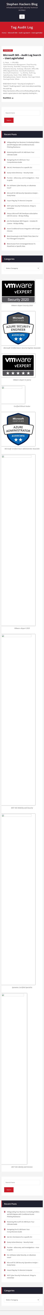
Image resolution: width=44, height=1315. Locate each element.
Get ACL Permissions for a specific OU (19, 167)
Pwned (29, 75)
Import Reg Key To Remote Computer (19, 201)
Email (15, 75)
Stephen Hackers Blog (22, 4)
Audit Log (32, 73)
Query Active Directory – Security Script (20, 173)
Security (24, 77)
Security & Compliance (26, 71)
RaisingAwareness (9, 77)
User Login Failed (34, 77)
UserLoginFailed (8, 79)
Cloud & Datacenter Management (14, 64)
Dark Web (17, 67)
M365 (25, 75)
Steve (7, 62)
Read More (7, 98)
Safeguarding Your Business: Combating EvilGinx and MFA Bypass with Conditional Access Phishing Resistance (23, 144)
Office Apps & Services (10, 71)
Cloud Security (31, 64)
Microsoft (27, 69)
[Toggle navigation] (22, 16)
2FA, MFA (15, 62)
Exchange (20, 69)
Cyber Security (8, 67)
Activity (25, 73)
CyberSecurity (8, 75)
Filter (20, 75)
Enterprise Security (27, 67)
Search (18, 77)
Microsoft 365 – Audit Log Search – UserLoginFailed (25, 33)
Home (4, 33)
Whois (17, 79)
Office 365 (35, 69)
